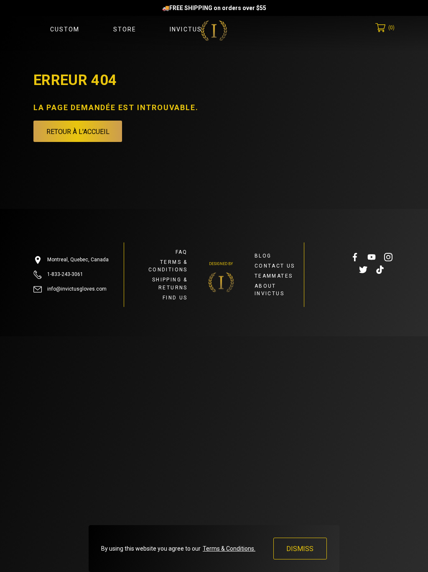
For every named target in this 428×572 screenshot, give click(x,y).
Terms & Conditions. (229, 548)
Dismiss (299, 549)
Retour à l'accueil (78, 132)
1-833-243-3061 (64, 274)
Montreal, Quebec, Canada (77, 260)
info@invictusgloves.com (76, 289)
